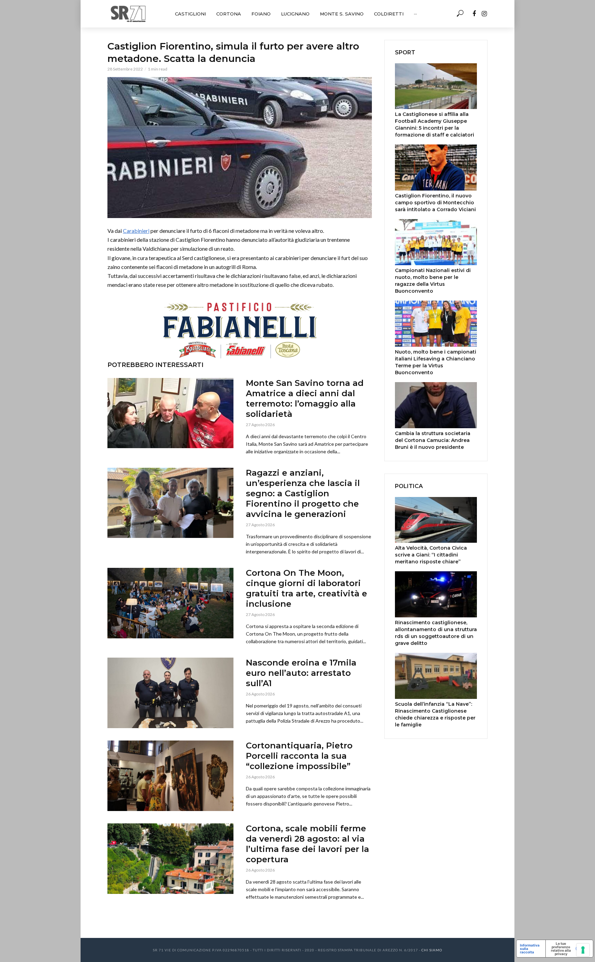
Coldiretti (389, 14)
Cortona (228, 14)
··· (415, 14)
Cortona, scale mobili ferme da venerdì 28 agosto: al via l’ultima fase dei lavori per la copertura (307, 843)
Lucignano (295, 14)
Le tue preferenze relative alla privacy (561, 948)
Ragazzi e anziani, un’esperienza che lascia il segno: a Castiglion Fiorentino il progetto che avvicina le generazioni (303, 493)
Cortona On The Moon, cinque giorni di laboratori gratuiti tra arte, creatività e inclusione (306, 588)
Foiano (261, 14)
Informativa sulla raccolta (530, 948)
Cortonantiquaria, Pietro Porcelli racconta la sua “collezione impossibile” (299, 756)
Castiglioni (190, 14)
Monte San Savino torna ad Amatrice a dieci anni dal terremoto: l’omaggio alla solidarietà (305, 398)
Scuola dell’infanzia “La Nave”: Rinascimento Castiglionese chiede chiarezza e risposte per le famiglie (435, 714)
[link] (136, 230)
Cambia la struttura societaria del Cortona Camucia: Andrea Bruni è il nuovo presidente (432, 440)
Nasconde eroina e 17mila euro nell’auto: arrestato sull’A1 (301, 673)
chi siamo (431, 950)
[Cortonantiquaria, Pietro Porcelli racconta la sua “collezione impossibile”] (170, 776)
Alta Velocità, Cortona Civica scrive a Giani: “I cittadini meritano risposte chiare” (431, 555)
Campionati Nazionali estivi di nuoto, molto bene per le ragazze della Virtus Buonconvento (433, 280)
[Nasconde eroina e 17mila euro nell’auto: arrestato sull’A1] (170, 693)
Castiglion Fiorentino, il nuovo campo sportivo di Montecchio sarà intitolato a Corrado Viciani (435, 203)
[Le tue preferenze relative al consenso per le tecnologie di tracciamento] (582, 949)
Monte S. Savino (342, 14)
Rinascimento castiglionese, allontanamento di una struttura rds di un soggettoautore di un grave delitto (436, 632)
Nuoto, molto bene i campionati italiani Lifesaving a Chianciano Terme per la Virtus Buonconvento (435, 362)
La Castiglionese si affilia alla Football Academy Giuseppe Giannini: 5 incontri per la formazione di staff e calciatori (434, 124)
